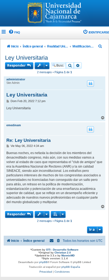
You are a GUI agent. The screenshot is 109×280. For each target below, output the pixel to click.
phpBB (43, 262)
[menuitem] (14, 32)
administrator (15, 79)
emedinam (13, 125)
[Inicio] (54, 13)
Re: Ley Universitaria (28, 140)
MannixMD (68, 255)
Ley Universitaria (26, 57)
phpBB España (70, 266)
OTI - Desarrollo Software (62, 249)
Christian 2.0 (62, 252)
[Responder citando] (90, 83)
